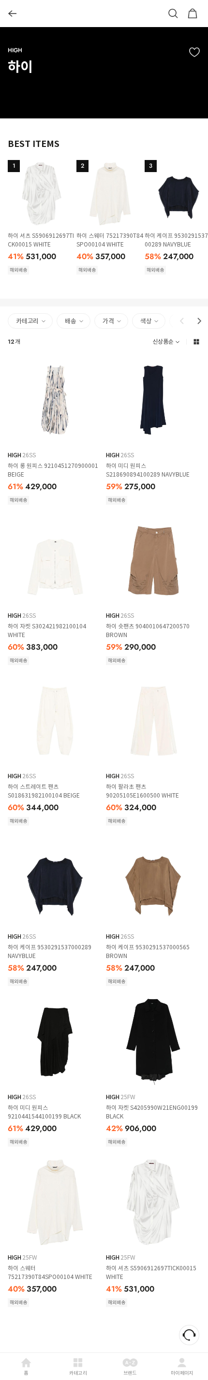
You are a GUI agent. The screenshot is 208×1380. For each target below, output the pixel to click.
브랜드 (130, 1373)
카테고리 (78, 1373)
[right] (199, 321)
